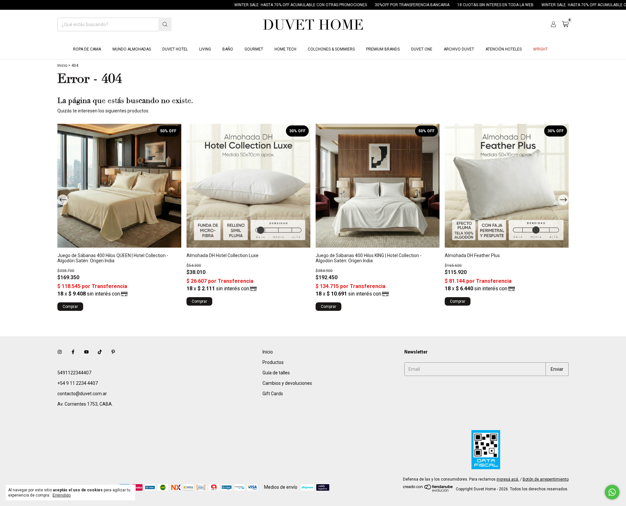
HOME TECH (285, 49)
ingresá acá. (508, 479)
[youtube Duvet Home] (86, 351)
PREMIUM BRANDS (383, 49)
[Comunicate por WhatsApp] (612, 492)
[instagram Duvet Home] (59, 351)
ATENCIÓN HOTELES (503, 49)
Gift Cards (272, 393)
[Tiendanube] (428, 490)
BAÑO (227, 49)
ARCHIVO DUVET (459, 49)
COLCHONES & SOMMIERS (331, 49)
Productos (273, 362)
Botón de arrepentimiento (546, 479)
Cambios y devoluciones (287, 383)
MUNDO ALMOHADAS (131, 49)
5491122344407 (74, 372)
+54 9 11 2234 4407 (77, 383)
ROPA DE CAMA (87, 49)
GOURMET (254, 49)
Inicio (62, 65)
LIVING (205, 49)
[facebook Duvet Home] (73, 351)
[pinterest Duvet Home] (113, 351)
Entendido (61, 495)
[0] (565, 24)
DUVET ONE (421, 49)
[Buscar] (164, 24)
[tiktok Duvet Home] (99, 351)
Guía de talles (276, 372)
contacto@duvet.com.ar (82, 393)
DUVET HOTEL (175, 49)
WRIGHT (540, 49)
